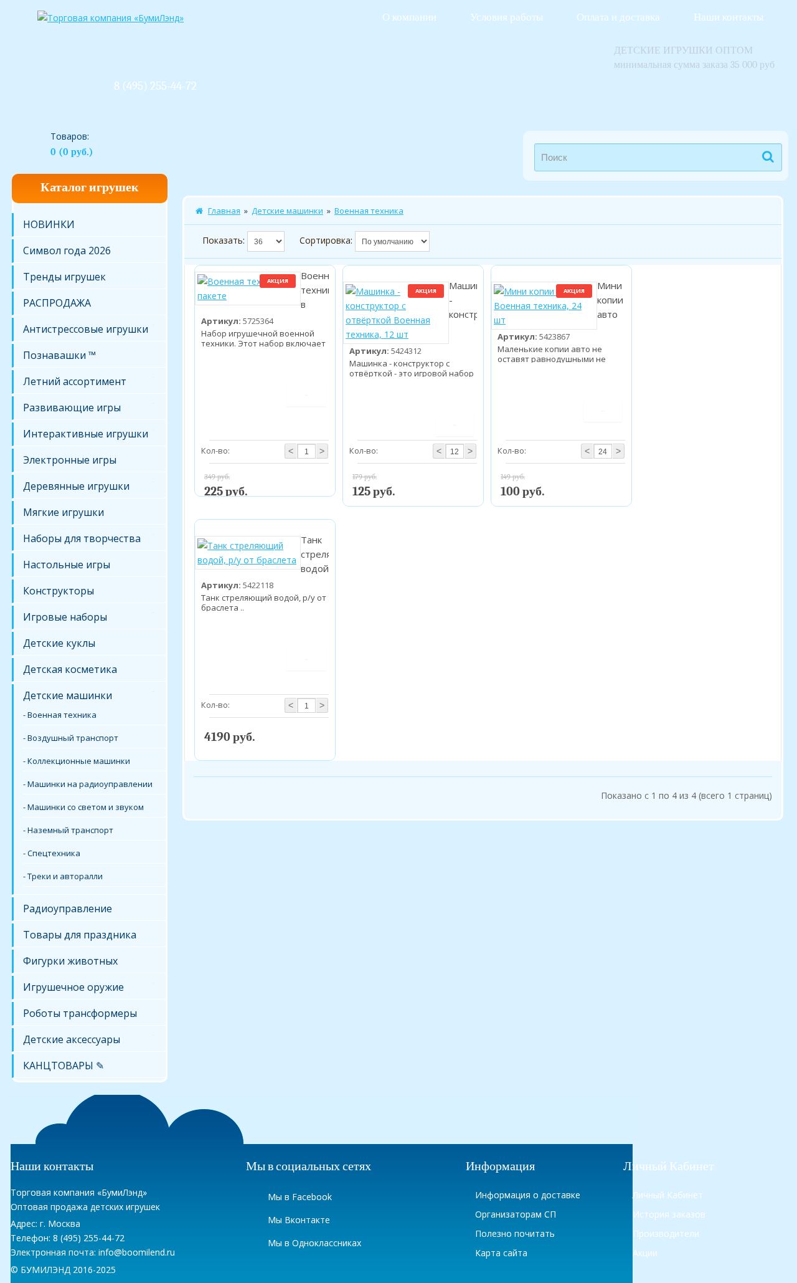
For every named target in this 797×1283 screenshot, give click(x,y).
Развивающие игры (72, 407)
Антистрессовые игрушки (85, 329)
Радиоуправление (67, 908)
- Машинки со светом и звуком (83, 807)
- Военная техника (60, 714)
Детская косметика (70, 669)
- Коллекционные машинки (76, 760)
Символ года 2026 (67, 250)
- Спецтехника (51, 853)
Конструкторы (58, 591)
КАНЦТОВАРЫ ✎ (63, 1065)
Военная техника (368, 210)
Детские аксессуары (71, 1039)
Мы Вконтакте (299, 1220)
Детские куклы (59, 643)
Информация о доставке (527, 1195)
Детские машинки (67, 695)
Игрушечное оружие (73, 987)
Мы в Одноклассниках (314, 1243)
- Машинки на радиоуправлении (88, 783)
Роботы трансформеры (80, 1013)
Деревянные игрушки (76, 486)
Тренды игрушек (64, 277)
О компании (409, 17)
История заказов (669, 1214)
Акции (645, 1253)
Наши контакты (728, 17)
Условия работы (506, 17)
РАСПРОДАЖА (57, 303)
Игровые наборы (65, 617)
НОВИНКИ (49, 224)
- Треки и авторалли (63, 876)
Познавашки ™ (59, 355)
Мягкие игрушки (63, 512)
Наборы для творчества (82, 538)
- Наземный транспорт (68, 830)
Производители (666, 1233)
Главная (224, 210)
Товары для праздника (79, 935)
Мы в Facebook (300, 1197)
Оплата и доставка (618, 17)
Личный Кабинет (668, 1195)
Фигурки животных (70, 961)
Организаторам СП (515, 1214)
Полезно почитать (515, 1233)
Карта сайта (501, 1253)
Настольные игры (66, 564)
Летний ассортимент (74, 381)
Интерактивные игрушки (85, 434)
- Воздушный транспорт (70, 737)
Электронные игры (69, 460)
